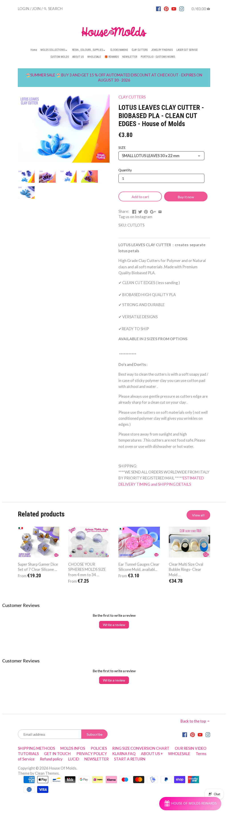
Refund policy (51, 759)
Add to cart (140, 197)
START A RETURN (129, 759)
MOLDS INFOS (72, 748)
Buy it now (186, 197)
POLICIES (99, 748)
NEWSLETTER (96, 759)
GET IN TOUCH (57, 753)
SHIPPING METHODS (36, 748)
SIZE (122, 147)
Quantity (125, 170)
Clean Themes (47, 773)
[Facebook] (158, 8)
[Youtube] (173, 8)
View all (198, 515)
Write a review (114, 624)
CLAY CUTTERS (132, 97)
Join (36, 8)
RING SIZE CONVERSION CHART (140, 748)
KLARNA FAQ (124, 753)
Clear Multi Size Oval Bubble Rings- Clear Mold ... (186, 569)
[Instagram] (181, 8)
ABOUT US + (152, 753)
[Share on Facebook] (134, 211)
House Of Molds (62, 768)
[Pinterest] (166, 8)
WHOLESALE (179, 753)
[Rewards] (190, 803)
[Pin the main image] (146, 211)
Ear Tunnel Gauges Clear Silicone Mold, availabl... (138, 567)
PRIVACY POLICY (91, 753)
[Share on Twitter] (140, 211)
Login (23, 8)
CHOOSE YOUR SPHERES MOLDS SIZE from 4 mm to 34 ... (87, 569)
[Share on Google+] (153, 211)
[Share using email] (160, 211)
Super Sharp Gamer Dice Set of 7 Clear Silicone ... (38, 567)
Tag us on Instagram (135, 216)
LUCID (74, 759)
